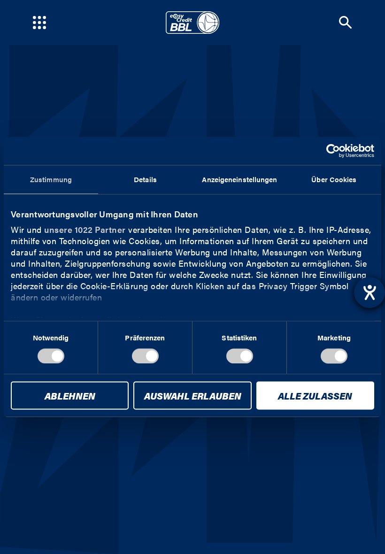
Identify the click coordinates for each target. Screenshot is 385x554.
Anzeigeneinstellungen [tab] (239, 179)
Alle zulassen (315, 396)
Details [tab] (145, 179)
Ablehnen (70, 396)
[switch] (145, 355)
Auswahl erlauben (192, 396)
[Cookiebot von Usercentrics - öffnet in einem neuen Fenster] (333, 151)
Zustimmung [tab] (51, 179)
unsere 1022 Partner (85, 229)
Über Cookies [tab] (333, 179)
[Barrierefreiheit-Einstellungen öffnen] (369, 292)
